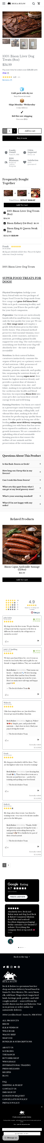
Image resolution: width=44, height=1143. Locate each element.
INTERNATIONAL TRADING (16, 1065)
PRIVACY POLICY (11, 1103)
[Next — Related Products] (38, 556)
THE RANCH (8, 1054)
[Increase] (14, 131)
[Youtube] (15, 967)
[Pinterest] (19, 967)
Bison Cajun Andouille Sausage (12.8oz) (22, 568)
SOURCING (8, 1051)
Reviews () (7, 80)
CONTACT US (9, 1089)
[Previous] (5, 24)
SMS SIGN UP (9, 1092)
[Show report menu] (38, 641)
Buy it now (22, 138)
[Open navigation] (3, 3)
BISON (5, 1024)
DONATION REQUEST (13, 1096)
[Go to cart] (38, 3)
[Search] (33, 3)
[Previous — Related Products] (5, 556)
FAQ (4, 1082)
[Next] (38, 24)
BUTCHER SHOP (10, 1058)
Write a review (17, 897)
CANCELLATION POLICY (14, 1099)
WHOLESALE (9, 1061)
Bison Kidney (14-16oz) (20, 223)
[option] (22, 24)
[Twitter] (4, 967)
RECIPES (6, 1072)
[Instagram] (11, 967)
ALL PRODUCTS (10, 1020)
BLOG (5, 1076)
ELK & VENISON (10, 1027)
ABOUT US (7, 1047)
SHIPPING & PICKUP (12, 1085)
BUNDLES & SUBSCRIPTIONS (17, 1041)
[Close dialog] (41, 1106)
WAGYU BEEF (9, 1034)
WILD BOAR (8, 1031)
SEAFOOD (7, 1038)
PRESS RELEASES (11, 1068)
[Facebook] (8, 967)
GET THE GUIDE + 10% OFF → (22, 1133)
